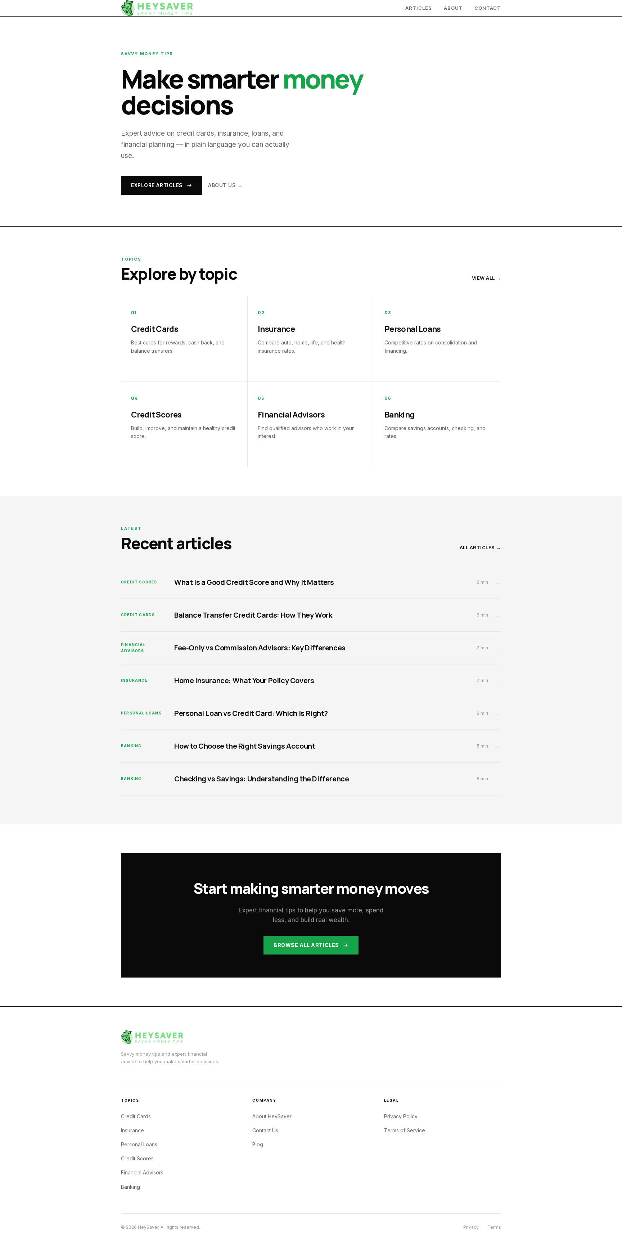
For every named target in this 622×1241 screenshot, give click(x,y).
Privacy (471, 1227)
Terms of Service (404, 1130)
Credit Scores (137, 1158)
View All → (486, 278)
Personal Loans (139, 1144)
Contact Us (265, 1130)
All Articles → (480, 547)
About (453, 8)
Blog (257, 1144)
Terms (494, 1227)
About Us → (225, 185)
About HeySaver (272, 1116)
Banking (130, 1187)
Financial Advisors (142, 1172)
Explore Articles (157, 185)
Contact (487, 8)
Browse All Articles (306, 945)
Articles (418, 8)
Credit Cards (136, 1116)
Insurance (132, 1130)
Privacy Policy (401, 1116)
